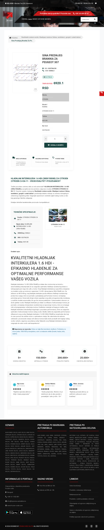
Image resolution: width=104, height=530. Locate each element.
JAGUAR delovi (25, 446)
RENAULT (46, 451)
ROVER (52, 451)
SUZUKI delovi (25, 467)
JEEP (38, 444)
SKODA (64, 451)
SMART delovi (21, 464)
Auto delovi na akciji (87, 467)
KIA (42, 444)
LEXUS (64, 444)
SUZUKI (59, 453)
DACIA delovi (24, 437)
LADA (45, 444)
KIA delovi (13, 448)
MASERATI (40, 447)
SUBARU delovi (15, 467)
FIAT (60, 440)
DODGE (55, 440)
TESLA (64, 453)
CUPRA (50, 437)
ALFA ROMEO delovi (11, 432)
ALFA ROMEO (41, 435)
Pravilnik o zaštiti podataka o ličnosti (82, 499)
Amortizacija (89, 469)
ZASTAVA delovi (15, 471)
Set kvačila (90, 435)
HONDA (39, 442)
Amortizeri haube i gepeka (84, 437)
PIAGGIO (64, 449)
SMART (39, 453)
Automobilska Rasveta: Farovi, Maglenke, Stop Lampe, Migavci (84, 450)
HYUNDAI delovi (15, 444)
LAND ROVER (58, 444)
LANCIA (50, 444)
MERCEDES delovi (26, 453)
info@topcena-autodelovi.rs (16, 501)
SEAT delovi (30, 462)
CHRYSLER (57, 435)
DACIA (55, 437)
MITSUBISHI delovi (23, 455)
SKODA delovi (10, 464)
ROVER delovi (10, 462)
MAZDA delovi (15, 453)
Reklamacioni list (75, 494)
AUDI (47, 435)
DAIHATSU (49, 440)
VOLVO (45, 456)
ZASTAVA (53, 456)
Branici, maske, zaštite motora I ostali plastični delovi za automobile (84, 440)
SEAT (60, 451)
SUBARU (53, 453)
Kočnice (82, 435)
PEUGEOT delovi (24, 457)
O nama (30, 19)
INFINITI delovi (25, 444)
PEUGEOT (57, 449)
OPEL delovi (14, 457)
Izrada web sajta (26, 526)
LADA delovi (21, 448)
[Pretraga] (95, 19)
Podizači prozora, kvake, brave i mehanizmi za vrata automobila (84, 444)
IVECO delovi (15, 446)
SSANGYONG (46, 453)
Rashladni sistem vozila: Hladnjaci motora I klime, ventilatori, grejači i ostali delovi (51, 37)
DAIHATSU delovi (23, 439)
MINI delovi (13, 455)
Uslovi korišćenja (75, 486)
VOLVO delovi (26, 469)
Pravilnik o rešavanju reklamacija (80, 490)
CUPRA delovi (14, 437)
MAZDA (47, 447)
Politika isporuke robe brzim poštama (82, 517)
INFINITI (50, 442)
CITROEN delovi (22, 435)
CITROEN (63, 435)
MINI (65, 447)
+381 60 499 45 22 (82, 13)
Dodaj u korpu (57, 145)
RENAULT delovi (29, 460)
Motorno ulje (74, 435)
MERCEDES (55, 447)
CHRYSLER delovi (10, 435)
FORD (64, 440)
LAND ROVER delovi (11, 451)
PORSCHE (40, 451)
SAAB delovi (20, 462)
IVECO (59, 442)
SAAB (56, 451)
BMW (51, 435)
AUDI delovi (22, 432)
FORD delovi (24, 441)
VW (49, 456)
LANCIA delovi (29, 448)
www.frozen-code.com (15, 505)
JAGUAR (63, 442)
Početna (14, 38)
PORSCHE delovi (16, 460)
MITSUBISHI (40, 449)
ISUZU (54, 442)
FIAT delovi (15, 441)
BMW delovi (30, 432)
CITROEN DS (41, 437)
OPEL (52, 449)
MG (61, 447)
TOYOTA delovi (16, 469)
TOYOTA (39, 456)
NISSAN (47, 449)
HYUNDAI (44, 442)
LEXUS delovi (23, 451)
